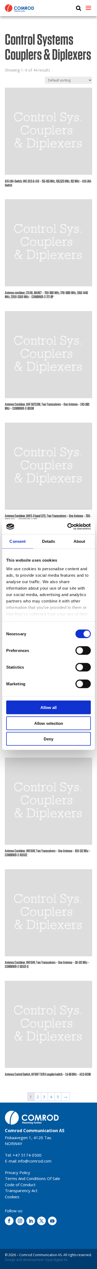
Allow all (48, 707)
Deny (48, 739)
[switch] (83, 650)
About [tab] (79, 541)
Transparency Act (21, 1190)
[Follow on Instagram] (20, 1221)
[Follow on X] (41, 1221)
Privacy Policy (17, 1172)
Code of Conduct (20, 1184)
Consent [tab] (17, 541)
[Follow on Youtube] (52, 1221)
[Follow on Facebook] (9, 1221)
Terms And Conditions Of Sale (32, 1178)
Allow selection (48, 723)
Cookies (12, 1196)
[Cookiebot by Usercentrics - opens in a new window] (68, 526)
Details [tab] (48, 541)
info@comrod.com (34, 1161)
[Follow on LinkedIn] (30, 1221)
